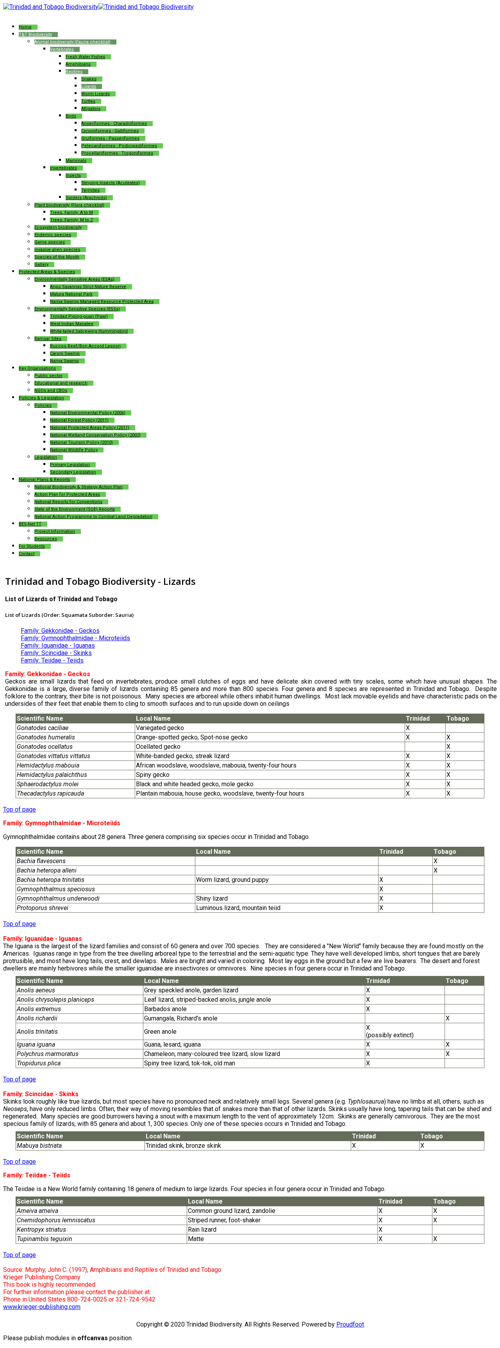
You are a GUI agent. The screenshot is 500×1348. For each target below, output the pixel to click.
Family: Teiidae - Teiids (52, 660)
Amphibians (78, 64)
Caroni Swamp (65, 353)
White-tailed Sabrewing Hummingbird (89, 331)
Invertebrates (63, 168)
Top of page (19, 809)
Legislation (45, 457)
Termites (90, 190)
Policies (43, 405)
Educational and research (61, 383)
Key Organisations (37, 368)
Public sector (48, 375)
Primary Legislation (70, 464)
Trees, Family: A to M (71, 212)
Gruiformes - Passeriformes (110, 138)
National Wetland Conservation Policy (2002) (95, 435)
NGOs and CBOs (50, 390)
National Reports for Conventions (68, 501)
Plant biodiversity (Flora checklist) (69, 205)
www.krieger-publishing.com (41, 1307)
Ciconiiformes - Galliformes (110, 131)
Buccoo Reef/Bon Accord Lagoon (85, 346)
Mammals (76, 160)
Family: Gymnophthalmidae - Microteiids (75, 638)
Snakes (88, 79)
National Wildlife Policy (74, 449)
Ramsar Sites (47, 338)
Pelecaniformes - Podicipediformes (119, 145)
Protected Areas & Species (47, 271)
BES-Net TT (30, 524)
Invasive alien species (57, 249)
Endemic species (52, 234)
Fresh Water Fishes (85, 56)
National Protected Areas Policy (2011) (89, 427)
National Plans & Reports (44, 479)
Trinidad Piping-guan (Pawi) (79, 316)
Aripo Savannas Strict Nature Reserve (88, 286)
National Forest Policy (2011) (79, 420)
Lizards (88, 86)
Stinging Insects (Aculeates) (110, 182)
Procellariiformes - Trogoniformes (117, 153)
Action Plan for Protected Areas (67, 494)
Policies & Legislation (41, 398)
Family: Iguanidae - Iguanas (58, 645)
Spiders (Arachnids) (86, 197)
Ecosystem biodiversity (58, 227)
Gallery (41, 264)
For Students (32, 546)
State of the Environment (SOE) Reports (74, 509)
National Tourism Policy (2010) (81, 442)
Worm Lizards (95, 93)
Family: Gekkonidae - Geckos (60, 630)
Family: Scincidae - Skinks (56, 653)
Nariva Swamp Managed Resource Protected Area (102, 301)
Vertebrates (62, 49)
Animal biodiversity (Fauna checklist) (72, 42)
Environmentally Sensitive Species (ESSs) (77, 309)
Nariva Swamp (64, 360)
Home (25, 27)
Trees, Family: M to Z (71, 220)
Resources (45, 538)
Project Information (54, 531)
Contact (26, 553)
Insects (73, 175)
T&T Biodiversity (35, 34)
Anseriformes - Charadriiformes (114, 123)
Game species (49, 242)
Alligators (90, 108)
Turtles (88, 101)
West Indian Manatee (71, 323)
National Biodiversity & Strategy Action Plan (78, 487)
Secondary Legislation (73, 472)
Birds (71, 116)
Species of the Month (56, 257)
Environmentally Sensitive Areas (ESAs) (74, 279)
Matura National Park (71, 294)
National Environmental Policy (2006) (87, 412)
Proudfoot (350, 1324)
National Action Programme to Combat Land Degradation (93, 516)
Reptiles (74, 71)
